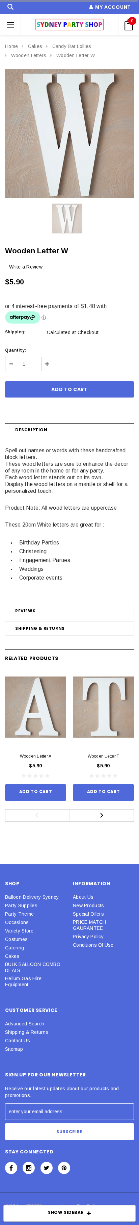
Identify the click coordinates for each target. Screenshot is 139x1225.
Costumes (16, 939)
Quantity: (15, 350)
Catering (14, 947)
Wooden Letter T (103, 756)
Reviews (25, 611)
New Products (88, 905)
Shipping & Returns (40, 628)
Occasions (17, 922)
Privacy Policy (88, 936)
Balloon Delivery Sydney (32, 897)
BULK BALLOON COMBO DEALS (32, 967)
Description (31, 430)
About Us (83, 897)
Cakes (35, 46)
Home (11, 46)
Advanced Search (24, 1023)
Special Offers (88, 914)
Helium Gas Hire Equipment (23, 981)
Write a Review (26, 267)
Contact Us (17, 1040)
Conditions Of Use (93, 945)
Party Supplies (21, 905)
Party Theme (19, 914)
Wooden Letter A (36, 756)
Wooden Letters (29, 55)
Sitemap (14, 1049)
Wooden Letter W (75, 55)
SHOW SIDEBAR (66, 1212)
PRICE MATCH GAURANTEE (89, 925)
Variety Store (19, 931)
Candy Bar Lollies (71, 46)
